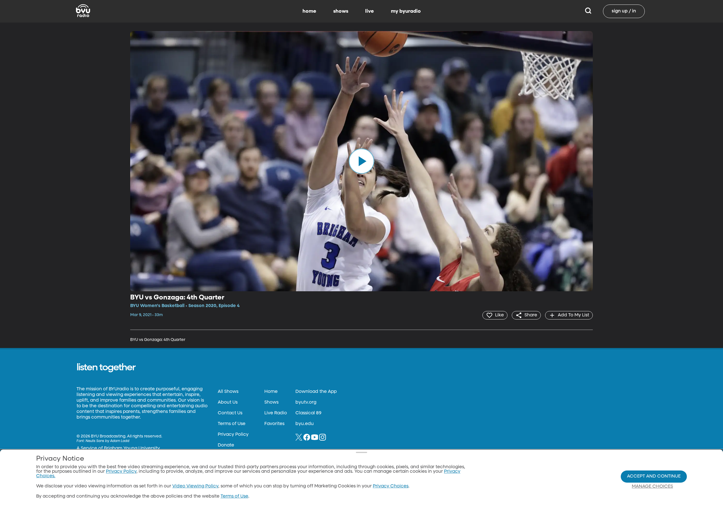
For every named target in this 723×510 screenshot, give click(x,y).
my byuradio (406, 11)
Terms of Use (231, 424)
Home (271, 391)
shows (340, 11)
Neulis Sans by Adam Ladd (107, 441)
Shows (271, 402)
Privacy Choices (390, 486)
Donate (226, 445)
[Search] (588, 11)
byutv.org (305, 402)
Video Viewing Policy (195, 486)
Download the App (316, 391)
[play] (361, 161)
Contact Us (230, 413)
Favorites (274, 424)
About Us (228, 402)
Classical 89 (308, 413)
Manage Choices (652, 486)
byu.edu (304, 424)
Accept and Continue (654, 476)
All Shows (228, 391)
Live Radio (275, 413)
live (369, 11)
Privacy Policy (233, 434)
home (309, 11)
